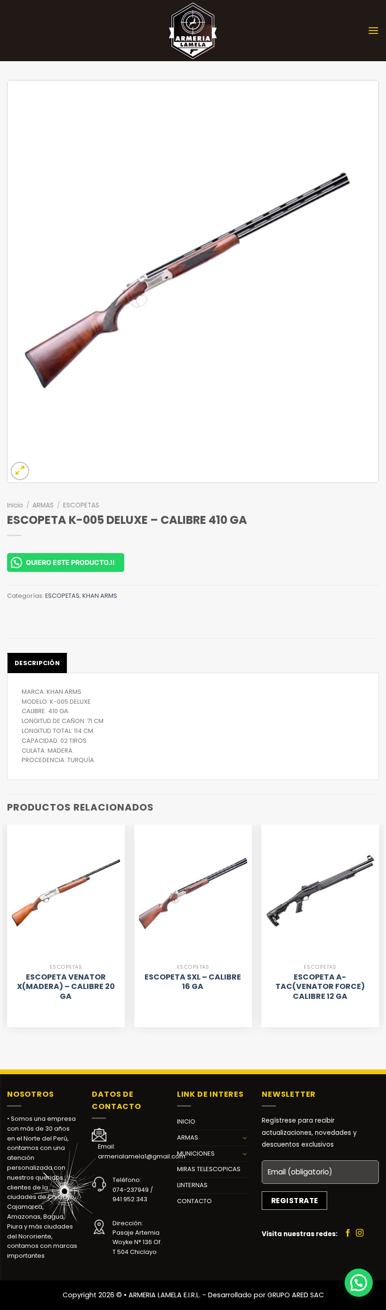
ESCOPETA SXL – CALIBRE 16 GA (193, 982)
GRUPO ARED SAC (295, 1295)
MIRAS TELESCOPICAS (209, 1169)
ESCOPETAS (81, 505)
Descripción (37, 663)
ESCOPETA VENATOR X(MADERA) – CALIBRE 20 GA (66, 987)
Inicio (15, 505)
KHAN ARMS (99, 596)
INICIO (186, 1121)
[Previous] (7, 930)
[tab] (37, 663)
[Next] (378, 930)
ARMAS (43, 505)
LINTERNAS (192, 1185)
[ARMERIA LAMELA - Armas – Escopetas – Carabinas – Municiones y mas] (193, 30)
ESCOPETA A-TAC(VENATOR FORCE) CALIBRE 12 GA (320, 987)
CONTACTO (194, 1201)
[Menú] (373, 30)
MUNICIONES (196, 1153)
